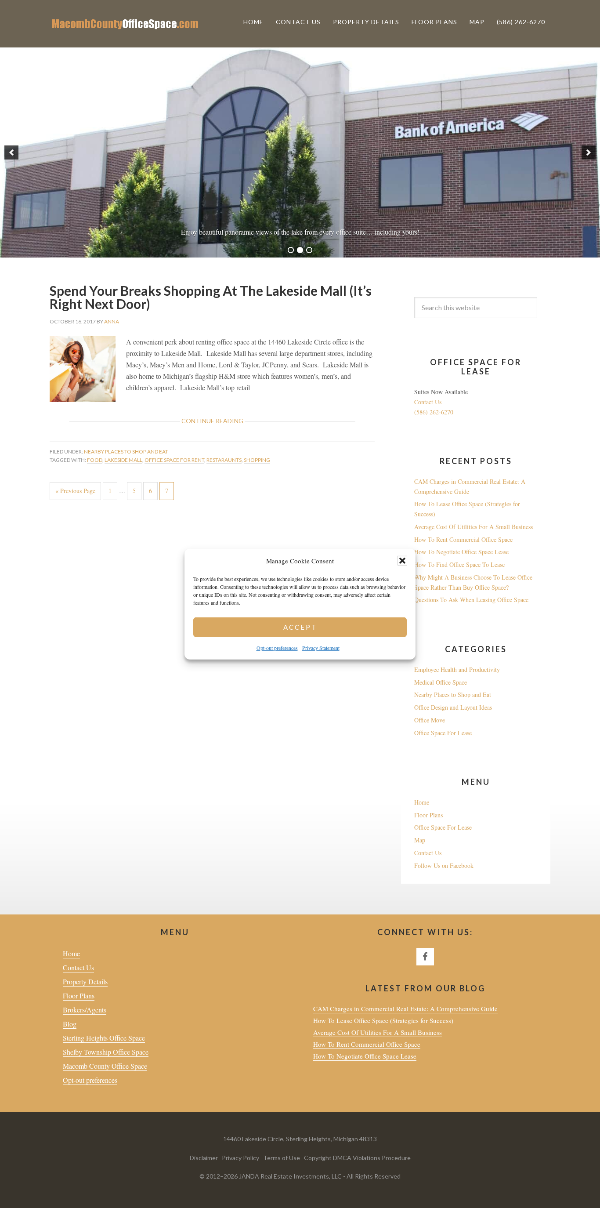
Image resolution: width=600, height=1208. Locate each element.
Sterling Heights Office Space (104, 1037)
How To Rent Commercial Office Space (463, 539)
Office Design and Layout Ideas (453, 707)
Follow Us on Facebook (443, 865)
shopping (257, 460)
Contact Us (427, 402)
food (94, 460)
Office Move (429, 720)
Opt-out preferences (277, 647)
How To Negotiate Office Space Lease (461, 552)
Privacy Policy (241, 1157)
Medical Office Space (440, 682)
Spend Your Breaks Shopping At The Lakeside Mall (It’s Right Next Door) (211, 297)
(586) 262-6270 (433, 412)
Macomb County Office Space (105, 1065)
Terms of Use (282, 1157)
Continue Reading (228, 423)
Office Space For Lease (443, 733)
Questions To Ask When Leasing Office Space (471, 599)
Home (421, 802)
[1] (291, 250)
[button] (402, 560)
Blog (69, 1023)
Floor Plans (428, 815)
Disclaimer (204, 1157)
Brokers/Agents (84, 1009)
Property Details (85, 981)
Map (419, 840)
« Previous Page (75, 493)
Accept (300, 627)
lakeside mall (123, 460)
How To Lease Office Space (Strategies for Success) (383, 1020)
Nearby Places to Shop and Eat (126, 451)
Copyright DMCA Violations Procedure (357, 1157)
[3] (309, 250)
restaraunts (224, 460)
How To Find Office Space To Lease (459, 564)
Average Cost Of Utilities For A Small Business (473, 526)
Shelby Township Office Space (105, 1051)
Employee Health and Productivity (457, 669)
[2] (300, 250)
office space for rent (174, 460)
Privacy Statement (321, 647)
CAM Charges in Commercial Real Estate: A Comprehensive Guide (405, 1008)
